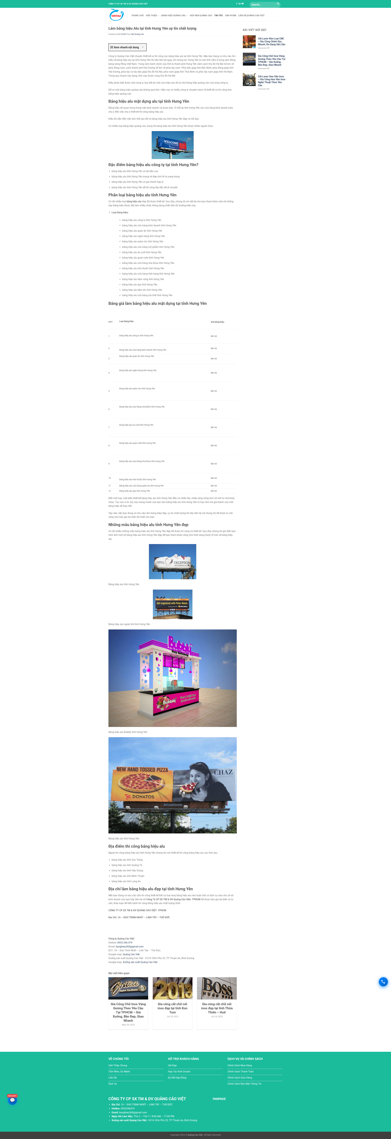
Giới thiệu (151, 15)
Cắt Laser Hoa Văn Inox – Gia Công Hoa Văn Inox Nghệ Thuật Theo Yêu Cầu (271, 81)
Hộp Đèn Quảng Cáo (201, 15)
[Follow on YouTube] (242, 4)
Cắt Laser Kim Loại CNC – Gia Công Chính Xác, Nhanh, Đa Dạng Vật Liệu (271, 41)
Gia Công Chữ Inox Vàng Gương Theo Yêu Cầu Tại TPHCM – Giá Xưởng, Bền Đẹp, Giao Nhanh (271, 60)
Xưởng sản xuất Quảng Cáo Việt (140, 962)
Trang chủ (137, 15)
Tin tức (218, 15)
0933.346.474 (124, 942)
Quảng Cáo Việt (131, 954)
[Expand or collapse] (143, 47)
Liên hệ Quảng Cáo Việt (251, 15)
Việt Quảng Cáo (137, 34)
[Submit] (278, 4)
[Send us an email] (240, 4)
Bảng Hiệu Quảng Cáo (173, 15)
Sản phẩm (230, 15)
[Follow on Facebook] (237, 4)
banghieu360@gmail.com (130, 946)
